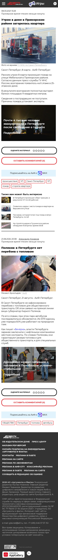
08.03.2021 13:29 (8, 11)
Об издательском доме (16, 441)
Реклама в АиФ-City (13, 466)
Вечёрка (19, 329)
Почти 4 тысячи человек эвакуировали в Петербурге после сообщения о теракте (24, 124)
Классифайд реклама (40, 466)
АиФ (24, 293)
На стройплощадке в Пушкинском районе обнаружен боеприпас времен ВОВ (31, 224)
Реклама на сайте (12, 459)
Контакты (8, 455)
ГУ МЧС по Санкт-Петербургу (32, 65)
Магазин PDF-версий (14, 445)
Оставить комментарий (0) (29, 161)
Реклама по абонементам (17, 463)
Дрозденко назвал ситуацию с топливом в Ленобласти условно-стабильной (28, 365)
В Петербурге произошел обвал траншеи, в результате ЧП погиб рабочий (31, 199)
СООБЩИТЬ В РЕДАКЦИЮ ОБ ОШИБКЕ (22, 474)
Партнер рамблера (25, 547)
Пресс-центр (39, 441)
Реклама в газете (26, 455)
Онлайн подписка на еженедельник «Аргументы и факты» (23, 450)
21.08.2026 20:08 (9, 239)
